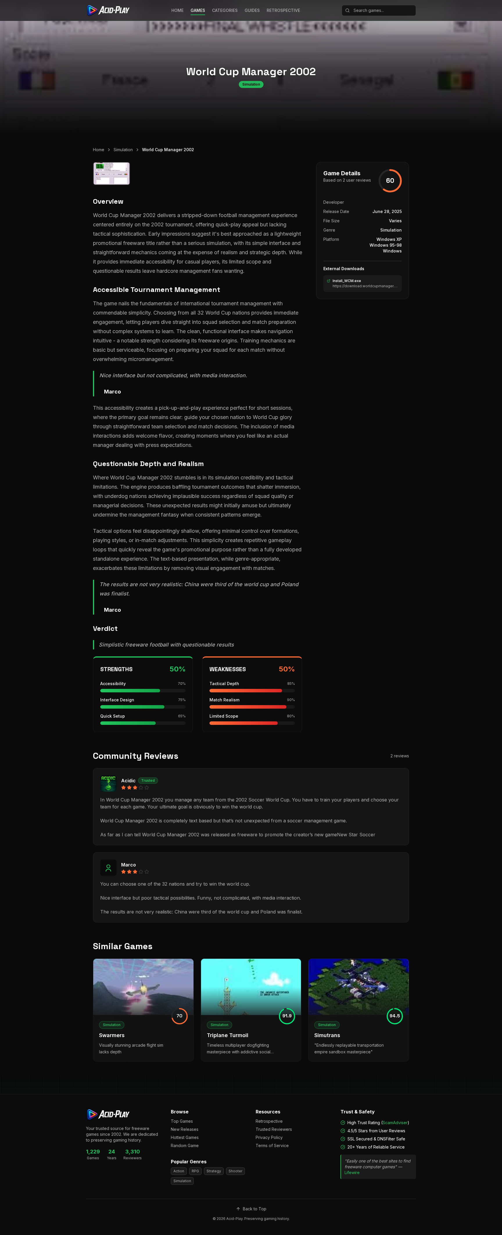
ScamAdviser (395, 1122)
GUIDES (252, 10)
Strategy (214, 1171)
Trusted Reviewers (274, 1129)
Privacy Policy (269, 1137)
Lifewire (352, 1172)
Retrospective (269, 1121)
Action (178, 1171)
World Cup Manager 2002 (168, 149)
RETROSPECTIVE (283, 10)
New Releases (184, 1129)
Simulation (123, 149)
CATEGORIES (225, 10)
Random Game (185, 1145)
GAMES (198, 10)
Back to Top (254, 1208)
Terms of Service (272, 1145)
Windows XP (389, 239)
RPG (195, 1171)
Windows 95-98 (386, 245)
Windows (392, 250)
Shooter (235, 1171)
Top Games (182, 1121)
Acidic (128, 780)
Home (98, 149)
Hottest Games (185, 1137)
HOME (177, 10)
